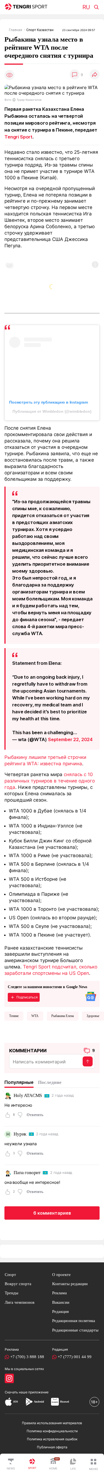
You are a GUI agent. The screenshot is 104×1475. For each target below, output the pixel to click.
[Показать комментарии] (75, 74)
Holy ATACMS (28, 1095)
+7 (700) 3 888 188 (27, 1357)
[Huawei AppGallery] (55, 1401)
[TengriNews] (10, 1464)
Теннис (14, 1016)
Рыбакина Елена (62, 1016)
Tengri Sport (18, 137)
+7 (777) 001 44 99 (75, 1357)
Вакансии (60, 1302)
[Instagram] (9, 1378)
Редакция (60, 1311)
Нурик (20, 1134)
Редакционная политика (73, 1320)
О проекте (61, 1274)
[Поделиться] (95, 74)
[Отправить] (88, 1061)
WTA (35, 1016)
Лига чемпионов (19, 1302)
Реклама (59, 1293)
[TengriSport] (32, 1464)
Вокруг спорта (18, 1284)
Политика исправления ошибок (52, 1439)
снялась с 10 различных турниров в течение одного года (49, 781)
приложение (38, 1392)
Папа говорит (27, 1172)
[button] (93, 1464)
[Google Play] (29, 1401)
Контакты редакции (70, 1284)
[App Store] (8, 1401)
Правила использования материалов (52, 1423)
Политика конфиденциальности (52, 1431)
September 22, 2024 (70, 739)
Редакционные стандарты (75, 1330)
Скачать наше (16, 1392)
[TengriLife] (73, 1464)
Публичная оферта (52, 1447)
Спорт (10, 1274)
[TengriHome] (53, 1464)
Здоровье (93, 1016)
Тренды (11, 1293)
